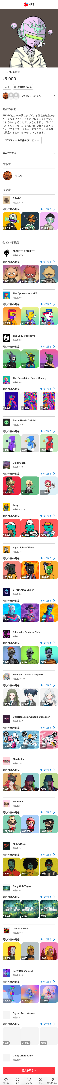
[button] (7, 87)
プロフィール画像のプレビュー (22, 140)
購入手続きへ (29, 1070)
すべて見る (46, 209)
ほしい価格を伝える (23, 86)
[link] (47, 209)
